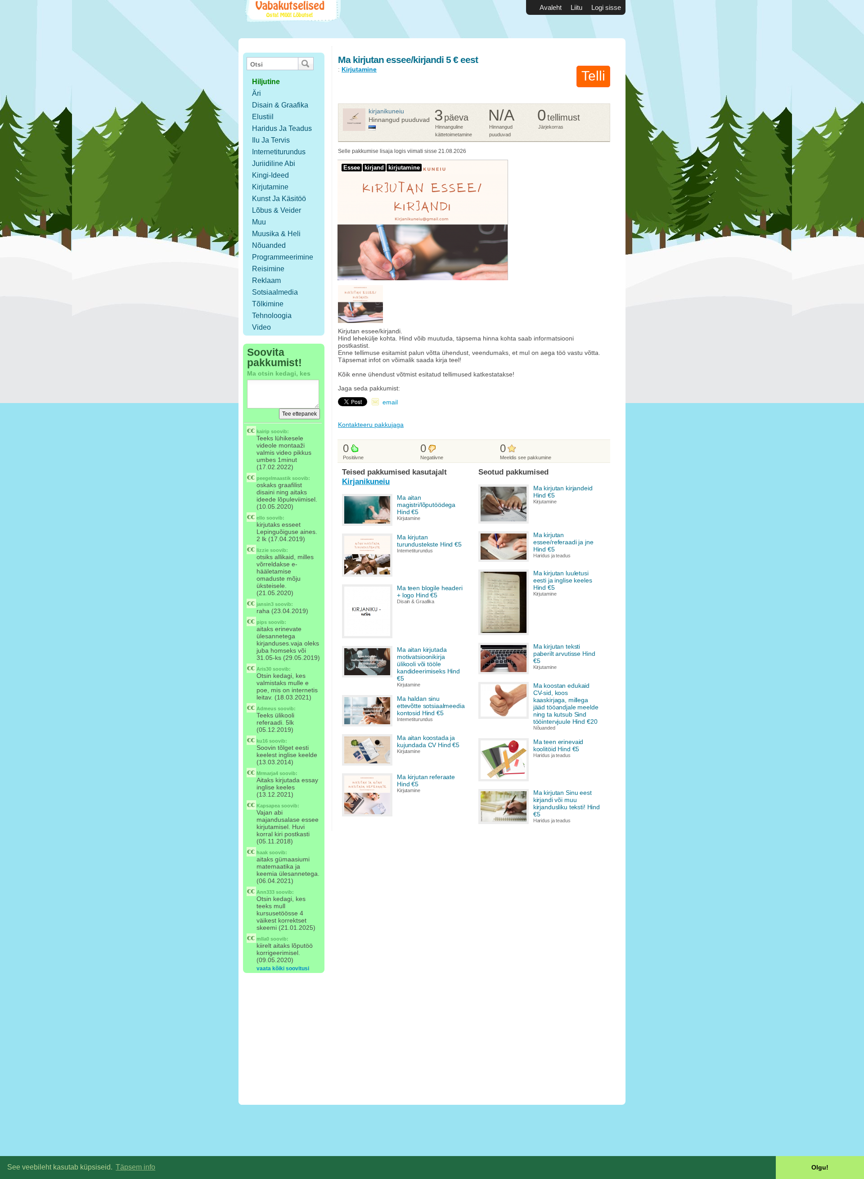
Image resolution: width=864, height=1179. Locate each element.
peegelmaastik (273, 478)
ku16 (262, 741)
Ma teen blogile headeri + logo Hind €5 (430, 591)
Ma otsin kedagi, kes (278, 373)
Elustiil (263, 117)
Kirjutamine (270, 187)
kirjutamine (404, 167)
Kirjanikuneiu (386, 111)
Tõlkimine (268, 304)
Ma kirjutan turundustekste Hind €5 (429, 540)
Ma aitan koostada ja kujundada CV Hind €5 (428, 741)
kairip (263, 431)
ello (260, 517)
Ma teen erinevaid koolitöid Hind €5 (558, 745)
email (390, 402)
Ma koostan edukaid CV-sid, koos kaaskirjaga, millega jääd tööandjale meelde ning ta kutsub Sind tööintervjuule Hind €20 (565, 703)
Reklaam (266, 280)
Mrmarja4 (267, 773)
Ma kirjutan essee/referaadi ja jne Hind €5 (563, 542)
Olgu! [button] (819, 1167)
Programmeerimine (282, 257)
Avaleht (551, 7)
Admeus (266, 708)
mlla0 (262, 938)
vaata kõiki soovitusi (282, 968)
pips (261, 622)
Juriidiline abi (273, 163)
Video (261, 327)
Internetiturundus (279, 152)
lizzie (262, 550)
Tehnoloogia (272, 315)
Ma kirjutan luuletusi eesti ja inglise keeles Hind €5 (562, 580)
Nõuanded (269, 245)
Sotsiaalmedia (275, 292)
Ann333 (265, 892)
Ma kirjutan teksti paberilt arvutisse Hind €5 (564, 653)
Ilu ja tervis (271, 140)
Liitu (576, 7)
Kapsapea (268, 805)
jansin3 (265, 604)
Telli (593, 75)
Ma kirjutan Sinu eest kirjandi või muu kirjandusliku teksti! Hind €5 (566, 803)
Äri (256, 93)
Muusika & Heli (276, 234)
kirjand (374, 167)
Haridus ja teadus (282, 128)
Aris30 (263, 669)
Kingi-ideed (270, 175)
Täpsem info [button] (135, 1167)
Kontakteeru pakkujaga (371, 424)
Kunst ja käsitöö (279, 198)
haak (262, 852)
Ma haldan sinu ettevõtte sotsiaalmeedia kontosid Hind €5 (431, 706)
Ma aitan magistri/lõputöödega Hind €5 (426, 505)
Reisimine (268, 269)
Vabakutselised (292, 19)
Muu (259, 222)
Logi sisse (606, 7)
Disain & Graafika (280, 105)
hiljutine (266, 81)
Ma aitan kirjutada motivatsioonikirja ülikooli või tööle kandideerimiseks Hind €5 (428, 664)
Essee (351, 167)
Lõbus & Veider (276, 210)
